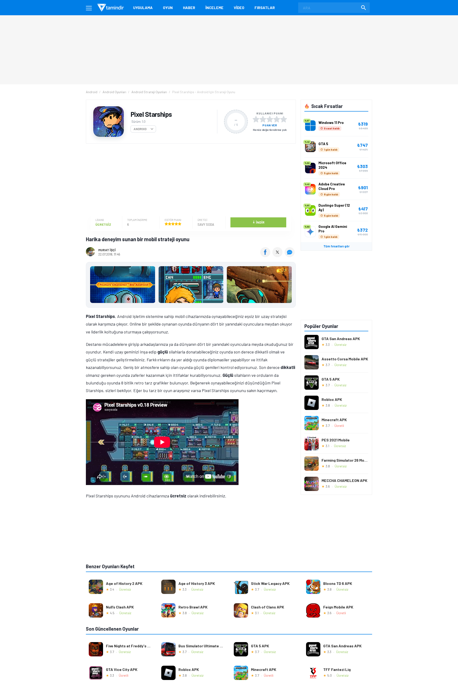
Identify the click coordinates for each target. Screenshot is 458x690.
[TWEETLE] (278, 255)
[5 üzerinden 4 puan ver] (276, 119)
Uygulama (143, 7)
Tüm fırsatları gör (336, 246)
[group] (191, 286)
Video (239, 7)
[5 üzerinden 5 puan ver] (283, 119)
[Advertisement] (190, 180)
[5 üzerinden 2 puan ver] (263, 119)
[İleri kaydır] (290, 285)
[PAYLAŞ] (266, 255)
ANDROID (140, 129)
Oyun (168, 7)
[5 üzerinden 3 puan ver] (269, 119)
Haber (189, 7)
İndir (258, 222)
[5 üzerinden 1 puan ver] (256, 119)
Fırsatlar (265, 7)
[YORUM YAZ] (290, 255)
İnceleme (214, 7)
